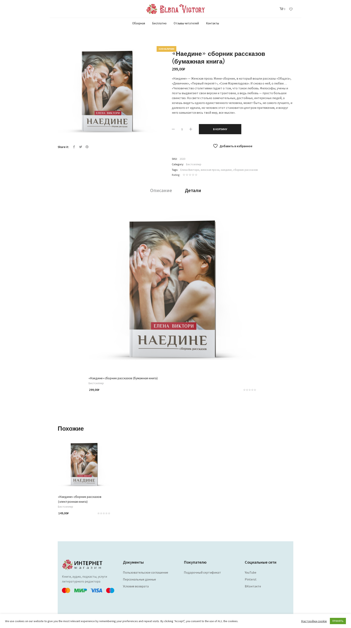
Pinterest (87, 147)
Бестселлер (193, 164)
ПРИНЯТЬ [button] (337, 621)
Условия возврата (136, 586)
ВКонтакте (253, 586)
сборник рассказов (245, 170)
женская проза (210, 170)
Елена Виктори (189, 170)
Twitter (80, 147)
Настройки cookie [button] (314, 621)
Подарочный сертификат (202, 572)
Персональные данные (139, 579)
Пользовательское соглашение (145, 572)
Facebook (74, 147)
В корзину (220, 129)
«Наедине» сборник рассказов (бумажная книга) (123, 378)
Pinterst (251, 579)
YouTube (250, 572)
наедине (226, 170)
